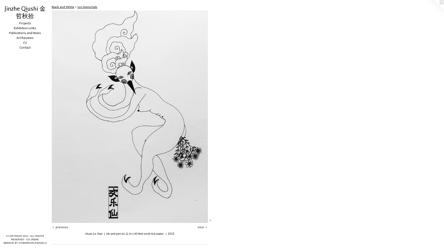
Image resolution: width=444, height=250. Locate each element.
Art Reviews (25, 38)
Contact (25, 48)
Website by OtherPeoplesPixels (25, 243)
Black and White (63, 7)
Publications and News (25, 33)
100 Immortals (87, 7)
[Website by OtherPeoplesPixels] (435, 9)
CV (25, 43)
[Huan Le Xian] (130, 116)
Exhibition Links (25, 28)
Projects (25, 23)
